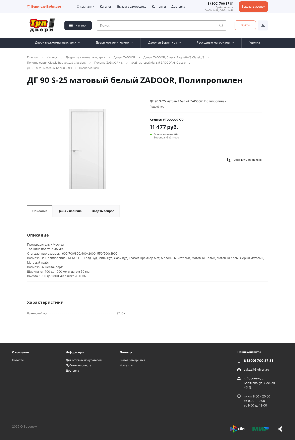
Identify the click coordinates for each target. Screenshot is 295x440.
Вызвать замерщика (131, 6)
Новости (17, 360)
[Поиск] (221, 25)
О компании (85, 6)
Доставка (178, 6)
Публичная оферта (78, 365)
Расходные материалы (213, 42)
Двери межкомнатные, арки (55, 42)
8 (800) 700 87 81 (220, 3)
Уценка (254, 42)
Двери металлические (112, 42)
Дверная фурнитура (162, 42)
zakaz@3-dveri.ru (256, 369)
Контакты (159, 6)
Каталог (106, 6)
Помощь (126, 352)
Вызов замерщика (132, 360)
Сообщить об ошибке (248, 159)
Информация (75, 352)
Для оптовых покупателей (84, 360)
